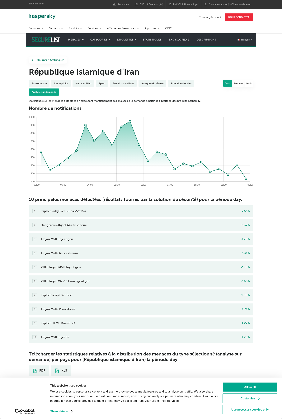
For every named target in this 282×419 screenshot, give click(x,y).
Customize (248, 398)
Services (93, 28)
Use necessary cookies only (250, 409)
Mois (249, 83)
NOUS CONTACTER (239, 17)
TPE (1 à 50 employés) (151, 4)
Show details (59, 411)
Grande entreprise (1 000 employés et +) (229, 4)
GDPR (168, 28)
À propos (150, 28)
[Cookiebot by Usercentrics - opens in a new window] (25, 411)
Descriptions (206, 39)
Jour (227, 83)
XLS (64, 370)
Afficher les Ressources (121, 28)
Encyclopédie (179, 39)
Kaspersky (42, 14)
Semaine (238, 83)
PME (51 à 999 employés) (186, 4)
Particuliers (123, 4)
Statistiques (152, 39)
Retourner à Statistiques (49, 60)
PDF (42, 370)
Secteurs (54, 28)
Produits (74, 28)
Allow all (250, 387)
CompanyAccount (210, 17)
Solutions (34, 28)
